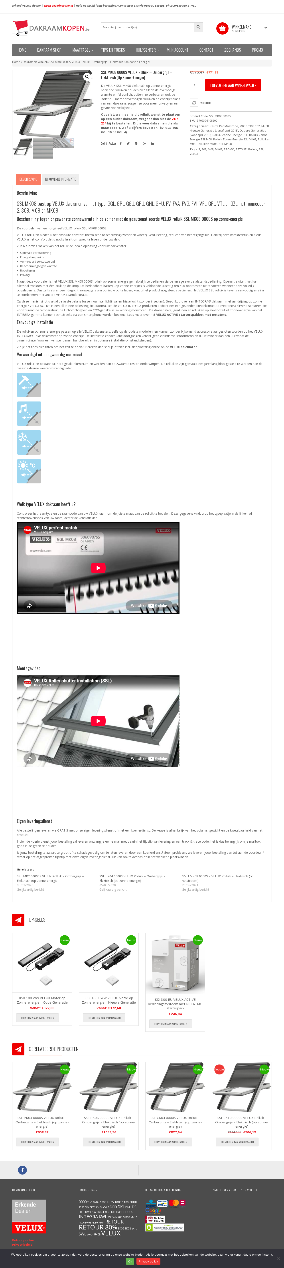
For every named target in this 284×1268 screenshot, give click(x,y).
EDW (87, 1212)
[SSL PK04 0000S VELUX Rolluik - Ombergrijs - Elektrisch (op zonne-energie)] (42, 1087)
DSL (135, 1206)
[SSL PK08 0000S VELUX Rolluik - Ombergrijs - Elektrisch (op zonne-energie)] (108, 1087)
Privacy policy (148, 1261)
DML (128, 1207)
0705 (96, 1202)
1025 (110, 1202)
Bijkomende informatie (60, 179)
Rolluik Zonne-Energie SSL (230, 135)
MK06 (118, 1217)
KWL (103, 1216)
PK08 (88, 1222)
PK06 (82, 1222)
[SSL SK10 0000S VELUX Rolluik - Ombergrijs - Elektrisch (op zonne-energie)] (242, 1087)
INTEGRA (88, 1216)
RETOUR (241, 149)
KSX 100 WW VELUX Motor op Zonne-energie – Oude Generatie (42, 1000)
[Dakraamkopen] (53, 28)
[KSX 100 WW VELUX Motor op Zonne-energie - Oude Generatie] (42, 962)
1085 (118, 1202)
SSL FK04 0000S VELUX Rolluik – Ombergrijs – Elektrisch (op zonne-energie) (132, 878)
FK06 (106, 1212)
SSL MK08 (225, 144)
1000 (103, 1202)
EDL (81, 1212)
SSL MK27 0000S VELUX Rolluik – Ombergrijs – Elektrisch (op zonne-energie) (50, 878)
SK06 (121, 1228)
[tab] (28, 179)
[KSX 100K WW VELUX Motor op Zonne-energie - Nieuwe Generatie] (108, 962)
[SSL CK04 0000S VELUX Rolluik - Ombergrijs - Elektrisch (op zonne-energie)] (175, 1087)
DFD (113, 1206)
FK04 (100, 1212)
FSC (118, 1212)
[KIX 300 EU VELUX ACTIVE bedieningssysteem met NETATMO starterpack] (175, 963)
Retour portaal (23, 1240)
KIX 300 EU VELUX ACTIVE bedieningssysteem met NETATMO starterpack (175, 1003)
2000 (133, 1202)
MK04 (111, 1217)
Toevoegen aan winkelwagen (233, 85)
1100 (125, 1202)
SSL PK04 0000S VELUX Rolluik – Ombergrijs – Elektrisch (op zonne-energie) (42, 1121)
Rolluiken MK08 (207, 144)
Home (16, 62)
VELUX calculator (183, 347)
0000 (83, 1201)
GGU (130, 1212)
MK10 (134, 1217)
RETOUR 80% (98, 1227)
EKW (93, 1212)
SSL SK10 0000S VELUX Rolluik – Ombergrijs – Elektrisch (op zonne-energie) (241, 1121)
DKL (121, 1206)
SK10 (134, 1228)
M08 (210, 149)
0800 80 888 (152, 6)
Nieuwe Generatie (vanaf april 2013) (214, 130)
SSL (261, 149)
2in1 (89, 1202)
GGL (124, 1212)
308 (204, 149)
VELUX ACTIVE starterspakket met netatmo (191, 314)
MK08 (265, 126)
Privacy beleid (22, 1245)
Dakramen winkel (35, 62)
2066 (81, 1207)
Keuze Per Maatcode (224, 126)
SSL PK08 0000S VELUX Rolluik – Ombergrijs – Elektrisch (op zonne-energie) (108, 1121)
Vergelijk (205, 103)
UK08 (97, 1234)
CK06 (106, 1207)
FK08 (112, 1212)
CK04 (99, 1207)
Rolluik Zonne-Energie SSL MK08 (234, 139)
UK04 (90, 1234)
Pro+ (102, 1222)
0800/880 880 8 (179, 6)
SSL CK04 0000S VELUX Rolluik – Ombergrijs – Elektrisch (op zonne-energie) (175, 1121)
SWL (82, 1234)
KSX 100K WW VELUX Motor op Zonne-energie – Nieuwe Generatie (109, 1000)
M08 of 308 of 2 (250, 126)
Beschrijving (28, 179)
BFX (87, 1207)
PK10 (95, 1222)
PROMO (229, 149)
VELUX (194, 154)
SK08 (128, 1228)
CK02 (92, 1207)
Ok (130, 1261)
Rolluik (252, 149)
